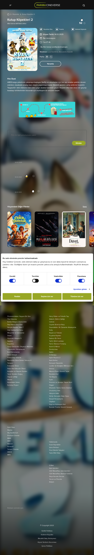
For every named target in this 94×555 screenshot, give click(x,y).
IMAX (9, 438)
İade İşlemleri (53, 468)
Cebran (51, 322)
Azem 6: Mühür (54, 347)
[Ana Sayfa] (8, 14)
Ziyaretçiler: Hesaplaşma (16, 349)
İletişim (51, 482)
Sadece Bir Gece (55, 338)
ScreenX (10, 447)
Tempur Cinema (12, 449)
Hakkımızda (53, 442)
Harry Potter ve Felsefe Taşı (59, 316)
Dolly (51, 330)
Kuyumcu (10, 344)
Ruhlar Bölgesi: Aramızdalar (17, 322)
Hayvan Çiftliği (12, 377)
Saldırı (51, 352)
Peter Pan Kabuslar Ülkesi (16, 369)
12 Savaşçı (52, 355)
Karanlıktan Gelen (13, 382)
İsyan (51, 380)
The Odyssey (12, 319)
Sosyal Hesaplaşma (56, 399)
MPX (9, 455)
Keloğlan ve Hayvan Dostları (17, 371)
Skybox (9, 430)
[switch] (35, 280)
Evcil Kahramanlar (13, 352)
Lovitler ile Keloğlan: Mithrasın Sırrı (61, 366)
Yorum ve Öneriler (55, 479)
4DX (8, 441)
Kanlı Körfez (53, 360)
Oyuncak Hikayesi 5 (14, 338)
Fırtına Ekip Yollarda (14, 358)
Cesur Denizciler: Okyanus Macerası (20, 347)
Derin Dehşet (12, 355)
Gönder (79, 143)
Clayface (52, 402)
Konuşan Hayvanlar (56, 363)
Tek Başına (53, 377)
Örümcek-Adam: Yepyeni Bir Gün (19, 316)
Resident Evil (53, 374)
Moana (9, 380)
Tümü (85, 207)
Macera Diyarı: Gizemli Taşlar (59, 371)
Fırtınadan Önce (13, 366)
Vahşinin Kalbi (54, 393)
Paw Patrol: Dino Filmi (14, 325)
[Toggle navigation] (11, 5)
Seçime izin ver (47, 296)
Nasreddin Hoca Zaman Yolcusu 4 (19, 360)
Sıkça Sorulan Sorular (56, 476)
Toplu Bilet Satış (54, 453)
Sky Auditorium (12, 433)
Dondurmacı (53, 349)
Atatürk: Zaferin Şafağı (57, 319)
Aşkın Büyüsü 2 (54, 358)
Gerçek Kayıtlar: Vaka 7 (15, 327)
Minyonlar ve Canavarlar (15, 333)
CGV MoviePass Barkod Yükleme (60, 474)
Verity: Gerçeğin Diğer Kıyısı (59, 396)
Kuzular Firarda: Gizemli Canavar (60, 407)
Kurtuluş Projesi (12, 385)
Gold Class (11, 427)
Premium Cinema (13, 436)
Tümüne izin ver (76, 296)
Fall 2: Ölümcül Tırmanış (57, 344)
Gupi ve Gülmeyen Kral (57, 404)
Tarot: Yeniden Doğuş (15, 374)
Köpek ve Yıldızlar (55, 333)
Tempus (10, 363)
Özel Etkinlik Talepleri (56, 450)
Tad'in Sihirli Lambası (56, 341)
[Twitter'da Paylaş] (51, 56)
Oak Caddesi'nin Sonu (15, 330)
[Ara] (84, 5)
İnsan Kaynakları (55, 445)
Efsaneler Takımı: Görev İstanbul (60, 388)
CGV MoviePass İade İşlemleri (59, 471)
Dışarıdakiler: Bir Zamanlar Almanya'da (62, 327)
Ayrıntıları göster (80, 289)
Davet (9, 336)
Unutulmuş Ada (54, 391)
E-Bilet (51, 465)
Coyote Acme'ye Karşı (57, 325)
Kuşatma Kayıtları (55, 336)
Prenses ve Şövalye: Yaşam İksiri (60, 382)
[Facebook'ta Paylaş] (47, 56)
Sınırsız (51, 369)
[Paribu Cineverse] (47, 5)
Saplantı (10, 341)
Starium (10, 444)
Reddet (17, 296)
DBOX (9, 452)
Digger (51, 385)
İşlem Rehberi (54, 447)
